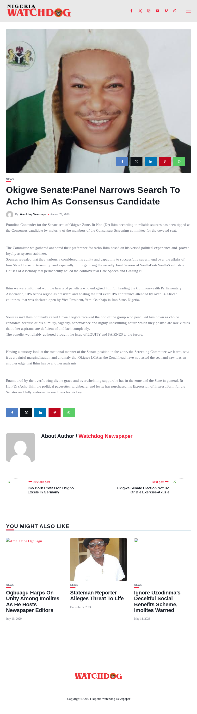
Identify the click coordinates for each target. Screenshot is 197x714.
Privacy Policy (125, 687)
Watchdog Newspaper (33, 214)
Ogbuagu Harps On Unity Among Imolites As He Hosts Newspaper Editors (32, 601)
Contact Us (92, 687)
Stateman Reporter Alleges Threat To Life (97, 595)
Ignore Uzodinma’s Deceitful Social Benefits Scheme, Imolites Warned (157, 601)
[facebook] (122, 161)
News (10, 179)
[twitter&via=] (136, 161)
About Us (67, 687)
